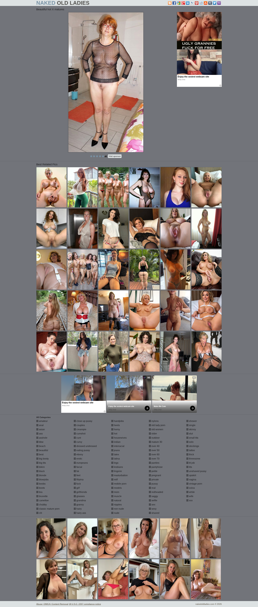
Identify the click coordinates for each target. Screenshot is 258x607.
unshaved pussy (197, 471)
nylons (155, 421)
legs (115, 463)
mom (116, 492)
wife (190, 496)
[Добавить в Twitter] (214, 3)
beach (42, 446)
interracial (118, 446)
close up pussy (84, 421)
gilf (78, 488)
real (153, 488)
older (154, 433)
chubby (42, 504)
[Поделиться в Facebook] (174, 3)
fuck (78, 483)
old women (157, 429)
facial (79, 467)
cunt (78, 437)
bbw (40, 442)
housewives (120, 437)
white (191, 492)
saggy (154, 496)
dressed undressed (86, 446)
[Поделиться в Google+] (183, 3)
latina (116, 458)
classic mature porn (49, 508)
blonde (42, 475)
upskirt (192, 475)
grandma (81, 500)
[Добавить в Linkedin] (187, 3)
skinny (192, 429)
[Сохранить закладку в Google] (179, 3)
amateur (43, 421)
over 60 (155, 454)
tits (190, 467)
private (155, 479)
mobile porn (119, 483)
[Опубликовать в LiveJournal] (192, 3)
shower (192, 421)
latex (116, 454)
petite (154, 471)
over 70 (155, 458)
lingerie (117, 471)
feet (78, 475)
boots (41, 488)
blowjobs (43, 479)
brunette (43, 496)
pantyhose (157, 467)
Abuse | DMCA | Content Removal (52, 604)
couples (80, 425)
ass (40, 433)
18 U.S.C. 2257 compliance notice (85, 604)
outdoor (155, 437)
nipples (117, 504)
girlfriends (81, 492)
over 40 (155, 446)
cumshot (80, 433)
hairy (79, 508)
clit (40, 513)
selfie (154, 500)
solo (191, 442)
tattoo (191, 450)
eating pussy (83, 450)
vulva (191, 488)
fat (77, 471)
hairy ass (81, 513)
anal (41, 425)
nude (116, 513)
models (117, 488)
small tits (193, 437)
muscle (117, 496)
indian (116, 442)
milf (115, 479)
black (41, 471)
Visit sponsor (115, 156)
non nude (118, 508)
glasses (80, 496)
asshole (42, 437)
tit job (191, 463)
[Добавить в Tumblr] (210, 3)
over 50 (155, 450)
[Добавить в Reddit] (201, 3)
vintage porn (195, 483)
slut (190, 433)
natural (117, 500)
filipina (79, 479)
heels (116, 425)
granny (80, 504)
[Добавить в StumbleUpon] (205, 3)
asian (41, 429)
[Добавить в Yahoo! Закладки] (219, 3)
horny (116, 429)
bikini (41, 467)
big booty (43, 458)
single (191, 425)
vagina (192, 479)
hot (115, 433)
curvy (79, 442)
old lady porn (158, 425)
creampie (81, 429)
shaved (155, 513)
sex (153, 504)
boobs (42, 483)
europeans (82, 463)
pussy (154, 483)
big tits (42, 463)
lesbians (118, 467)
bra (40, 492)
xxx (190, 500)
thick (191, 454)
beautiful (43, 450)
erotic (79, 458)
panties (155, 463)
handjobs (118, 421)
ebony (79, 454)
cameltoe (43, 500)
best (40, 454)
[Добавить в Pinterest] (196, 3)
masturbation (120, 475)
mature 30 (156, 442)
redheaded (157, 492)
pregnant (156, 475)
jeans (116, 450)
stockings (193, 446)
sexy (153, 508)
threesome (194, 458)
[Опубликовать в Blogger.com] (170, 3)
